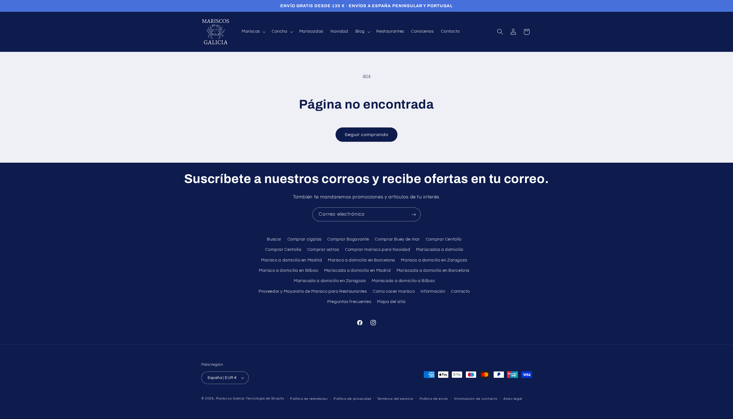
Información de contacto (476, 398)
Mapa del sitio (391, 302)
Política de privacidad (352, 398)
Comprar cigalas (304, 239)
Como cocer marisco (394, 291)
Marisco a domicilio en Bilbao (288, 270)
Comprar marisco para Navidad (377, 249)
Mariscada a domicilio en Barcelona (433, 270)
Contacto (460, 291)
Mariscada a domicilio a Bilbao (403, 281)
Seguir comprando (367, 134)
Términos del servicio (395, 398)
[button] (253, 31)
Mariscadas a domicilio (439, 249)
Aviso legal (512, 398)
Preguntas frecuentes (349, 302)
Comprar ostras (323, 249)
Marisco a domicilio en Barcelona (361, 260)
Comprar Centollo (444, 239)
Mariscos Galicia (230, 398)
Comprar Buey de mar (397, 239)
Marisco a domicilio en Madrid (291, 260)
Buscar (274, 239)
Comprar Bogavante (348, 239)
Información (433, 291)
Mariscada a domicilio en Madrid (357, 270)
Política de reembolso (309, 398)
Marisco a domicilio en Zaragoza (434, 260)
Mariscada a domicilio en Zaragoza (330, 281)
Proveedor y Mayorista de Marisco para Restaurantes (313, 291)
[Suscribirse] (413, 214)
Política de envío (433, 398)
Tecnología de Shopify (265, 398)
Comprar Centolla (283, 249)
